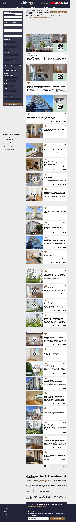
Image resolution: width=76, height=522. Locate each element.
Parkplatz (6, 57)
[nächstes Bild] (42, 131)
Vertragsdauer (7, 39)
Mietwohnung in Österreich (41, 480)
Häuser (22, 7)
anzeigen (13, 104)
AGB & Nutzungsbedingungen (10, 513)
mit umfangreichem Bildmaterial (10, 136)
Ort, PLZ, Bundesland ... (7, 12)
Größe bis (15, 28)
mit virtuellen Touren (8, 137)
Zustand (5, 62)
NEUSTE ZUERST (62, 12)
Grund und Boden (38, 7)
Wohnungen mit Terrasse (9, 149)
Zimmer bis (15, 33)
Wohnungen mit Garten (8, 146)
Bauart (5, 68)
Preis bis (15, 22)
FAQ (5, 516)
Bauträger (53, 7)
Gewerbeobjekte (29, 7)
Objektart (6, 73)
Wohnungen (16, 7)
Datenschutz (7, 514)
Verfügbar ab (6, 88)
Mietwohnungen (39, 489)
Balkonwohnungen (7, 144)
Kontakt (6, 511)
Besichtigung (6, 94)
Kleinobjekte (47, 7)
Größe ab (5, 28)
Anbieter (5, 83)
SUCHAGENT (54, 12)
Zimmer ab (6, 33)
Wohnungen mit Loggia (8, 148)
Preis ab (5, 22)
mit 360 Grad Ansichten (8, 139)
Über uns (6, 508)
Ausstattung (6, 52)
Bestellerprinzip (58, 494)
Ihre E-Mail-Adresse (31, 516)
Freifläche (6, 44)
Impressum (6, 509)
